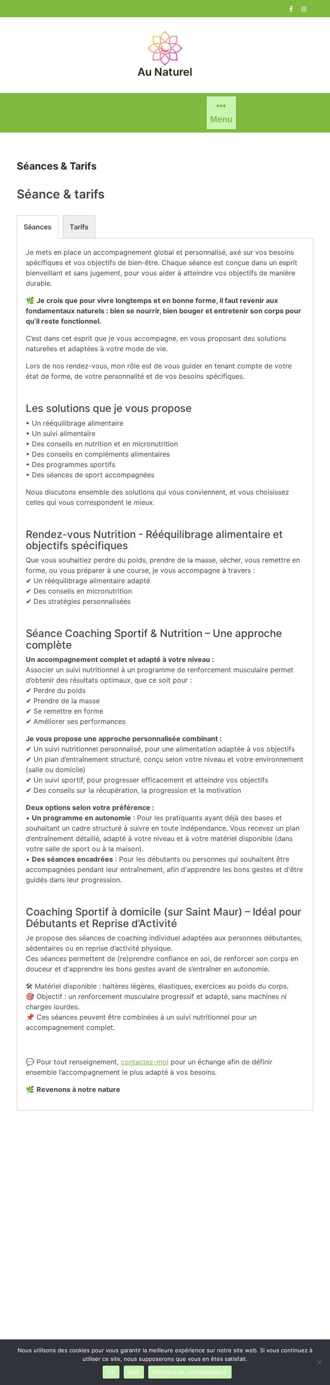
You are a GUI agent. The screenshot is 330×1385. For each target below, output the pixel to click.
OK (111, 1372)
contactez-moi (144, 1061)
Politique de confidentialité (190, 1372)
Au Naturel (165, 71)
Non (134, 1372)
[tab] (37, 226)
